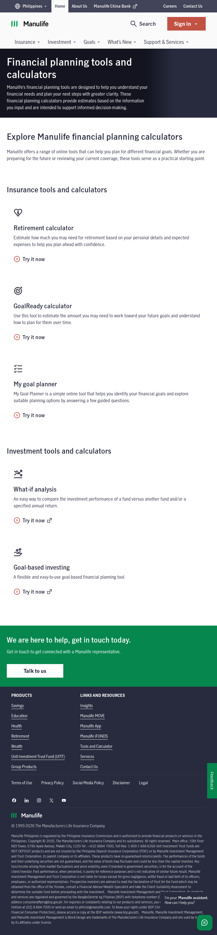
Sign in (182, 23)
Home (60, 6)
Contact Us (192, 6)
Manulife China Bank (112, 7)
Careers (170, 6)
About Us (79, 6)
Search (147, 23)
